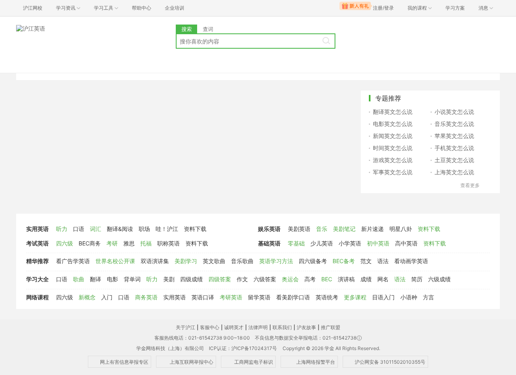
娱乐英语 (269, 228)
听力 (61, 228)
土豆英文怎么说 (454, 160)
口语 (78, 228)
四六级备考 (313, 261)
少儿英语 (321, 243)
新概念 (87, 297)
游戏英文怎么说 (392, 160)
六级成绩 (439, 279)
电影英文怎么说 (392, 123)
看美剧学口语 (293, 297)
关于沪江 (185, 327)
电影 (112, 279)
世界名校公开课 (115, 261)
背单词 (132, 279)
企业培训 (174, 8)
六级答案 (265, 279)
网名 (383, 279)
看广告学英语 (73, 261)
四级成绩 (191, 279)
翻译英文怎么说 (392, 111)
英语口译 (202, 297)
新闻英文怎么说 (392, 135)
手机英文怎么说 (454, 147)
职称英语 (168, 243)
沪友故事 (306, 327)
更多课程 (355, 297)
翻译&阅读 (120, 228)
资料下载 (195, 228)
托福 (146, 243)
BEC (326, 279)
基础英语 (269, 243)
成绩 (366, 279)
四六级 (64, 243)
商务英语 (146, 297)
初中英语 (378, 243)
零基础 (296, 243)
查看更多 (470, 185)
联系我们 (282, 327)
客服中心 (209, 327)
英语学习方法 (276, 261)
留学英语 (259, 297)
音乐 (321, 228)
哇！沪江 (167, 228)
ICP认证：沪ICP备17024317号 (243, 348)
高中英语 (406, 243)
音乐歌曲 (242, 261)
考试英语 (37, 243)
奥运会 (290, 279)
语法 (383, 261)
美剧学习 (186, 261)
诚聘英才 (233, 327)
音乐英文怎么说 (454, 123)
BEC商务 (90, 243)
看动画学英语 (411, 261)
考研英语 (231, 297)
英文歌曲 (214, 261)
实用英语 (37, 228)
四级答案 (219, 279)
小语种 (408, 297)
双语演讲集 (155, 261)
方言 (428, 297)
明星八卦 (400, 228)
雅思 (129, 243)
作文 (242, 279)
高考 (310, 279)
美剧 (169, 279)
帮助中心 (141, 8)
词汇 (95, 228)
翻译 (95, 279)
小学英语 (350, 243)
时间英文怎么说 (392, 147)
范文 (366, 261)
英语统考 (327, 297)
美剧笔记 (344, 228)
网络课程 (37, 297)
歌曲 (78, 279)
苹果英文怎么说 (454, 135)
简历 (416, 279)
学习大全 (37, 279)
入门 (106, 297)
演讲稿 (346, 279)
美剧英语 (299, 228)
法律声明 (258, 327)
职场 (144, 228)
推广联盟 (330, 327)
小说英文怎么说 (454, 111)
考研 (112, 243)
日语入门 (383, 297)
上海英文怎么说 (454, 172)
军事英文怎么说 (392, 172)
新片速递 (372, 228)
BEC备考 (344, 261)
